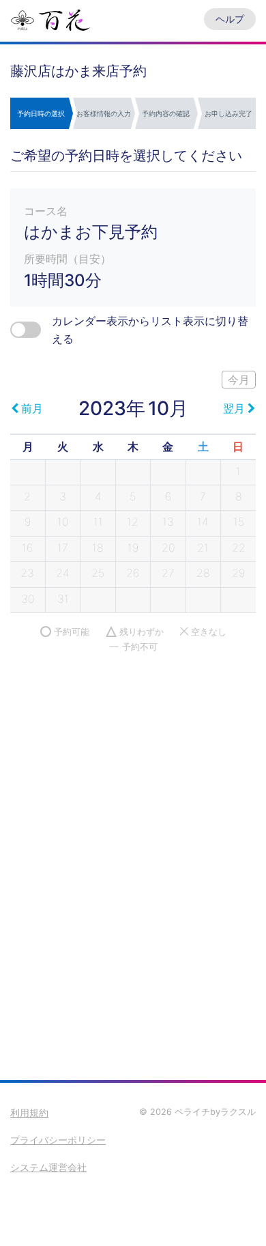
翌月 (234, 408)
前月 (32, 408)
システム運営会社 (48, 1167)
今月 (239, 379)
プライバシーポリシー (58, 1140)
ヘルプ (230, 19)
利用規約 (29, 1112)
